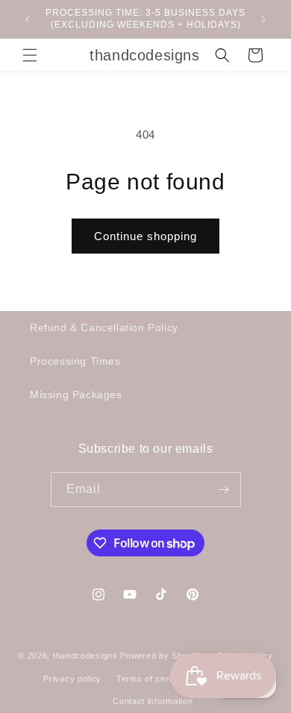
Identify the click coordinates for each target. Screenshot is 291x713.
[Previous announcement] (27, 19)
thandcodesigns (85, 655)
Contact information (153, 701)
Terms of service (151, 678)
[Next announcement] (263, 19)
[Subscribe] (223, 489)
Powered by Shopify (161, 655)
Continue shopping (145, 236)
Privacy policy (72, 678)
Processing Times (75, 361)
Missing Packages (76, 395)
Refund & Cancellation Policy (104, 327)
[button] (29, 55)
